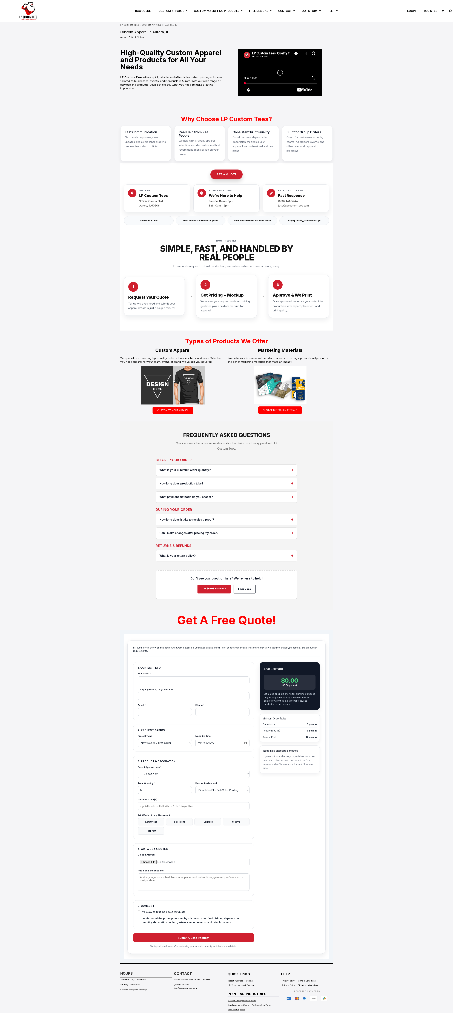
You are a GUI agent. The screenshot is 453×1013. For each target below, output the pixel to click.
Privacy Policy (288, 981)
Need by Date (203, 735)
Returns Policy (288, 985)
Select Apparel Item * (150, 767)
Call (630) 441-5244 (214, 588)
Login (411, 11)
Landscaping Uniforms (238, 1005)
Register (430, 11)
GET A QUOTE (226, 174)
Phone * (199, 705)
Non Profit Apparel (236, 1009)
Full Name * (144, 673)
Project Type (145, 735)
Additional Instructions (151, 870)
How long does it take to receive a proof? (186, 519)
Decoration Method (206, 783)
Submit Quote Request (194, 938)
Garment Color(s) (147, 799)
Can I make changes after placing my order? (189, 533)
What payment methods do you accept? (186, 496)
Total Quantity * (146, 783)
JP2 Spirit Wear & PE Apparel (242, 985)
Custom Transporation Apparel (242, 1000)
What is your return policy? (177, 555)
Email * (142, 705)
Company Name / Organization (155, 689)
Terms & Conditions (306, 981)
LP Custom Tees (129, 25)
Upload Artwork (146, 854)
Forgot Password (235, 981)
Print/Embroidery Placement (154, 815)
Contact (249, 981)
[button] (171, 10)
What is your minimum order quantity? (185, 470)
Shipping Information (308, 985)
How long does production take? (181, 483)
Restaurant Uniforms (261, 1005)
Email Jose (244, 588)
